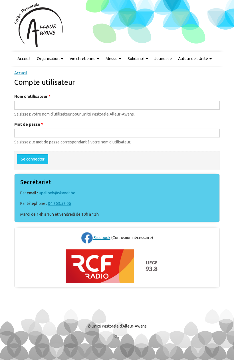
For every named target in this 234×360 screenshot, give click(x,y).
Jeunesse (163, 58)
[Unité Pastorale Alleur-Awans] (39, 24)
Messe (112, 58)
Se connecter (33, 159)
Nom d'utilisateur (32, 96)
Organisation (48, 58)
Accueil (24, 58)
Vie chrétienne (83, 58)
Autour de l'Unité (193, 58)
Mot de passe (28, 124)
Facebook (101, 237)
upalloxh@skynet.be (57, 193)
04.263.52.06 (59, 203)
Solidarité (136, 58)
